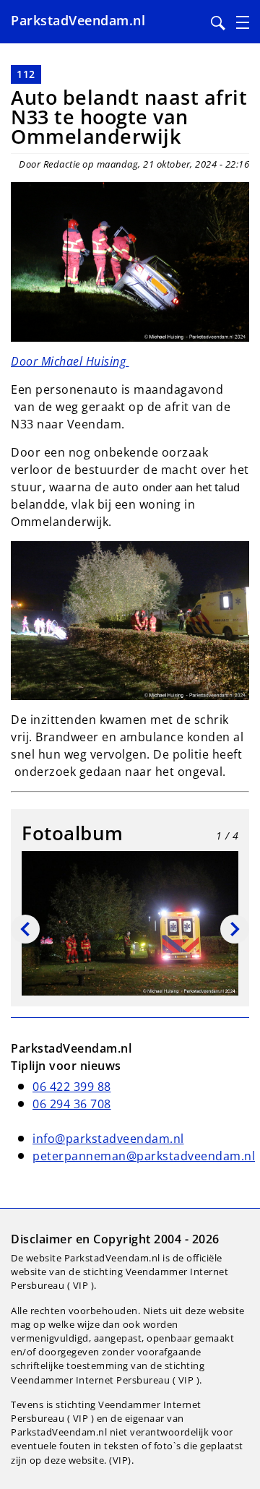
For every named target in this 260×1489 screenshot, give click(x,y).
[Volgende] (234, 929)
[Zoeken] (218, 23)
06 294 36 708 (71, 1104)
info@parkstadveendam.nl (108, 1139)
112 (26, 74)
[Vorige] (25, 929)
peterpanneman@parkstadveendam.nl (143, 1156)
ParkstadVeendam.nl (78, 20)
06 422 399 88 (71, 1087)
